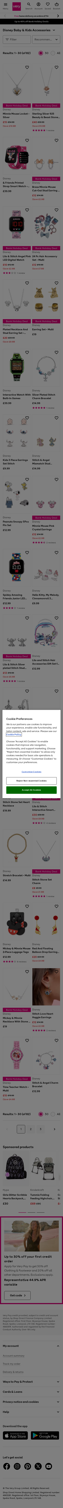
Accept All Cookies (31, 790)
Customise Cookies (31, 771)
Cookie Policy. (14, 734)
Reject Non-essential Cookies (31, 780)
